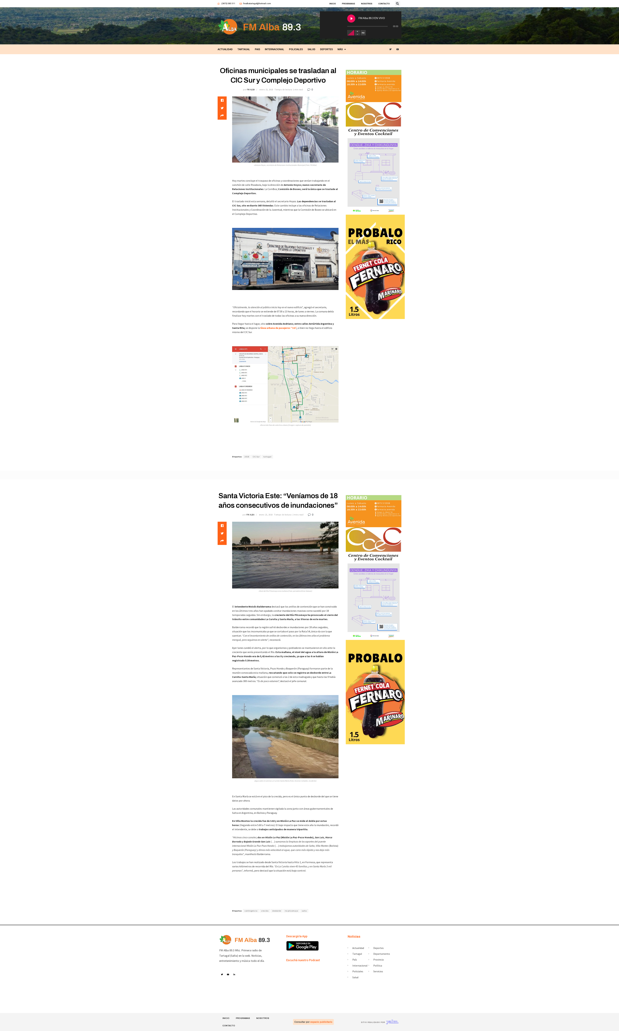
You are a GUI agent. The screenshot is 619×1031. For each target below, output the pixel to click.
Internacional (274, 49)
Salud (311, 49)
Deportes (326, 49)
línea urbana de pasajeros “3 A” (278, 327)
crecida (265, 911)
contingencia (251, 911)
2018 (247, 456)
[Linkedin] (234, 974)
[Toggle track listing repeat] (363, 32)
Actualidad (225, 49)
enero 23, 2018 (266, 89)
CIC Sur (256, 456)
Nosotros (366, 3)
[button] (397, 3)
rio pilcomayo (291, 911)
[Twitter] (390, 49)
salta (304, 911)
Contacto (384, 3)
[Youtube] (397, 49)
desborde (276, 911)
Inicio (332, 3)
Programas (348, 3)
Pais (257, 49)
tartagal (267, 456)
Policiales (296, 49)
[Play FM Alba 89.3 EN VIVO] (351, 19)
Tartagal (243, 49)
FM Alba (251, 89)
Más (340, 49)
